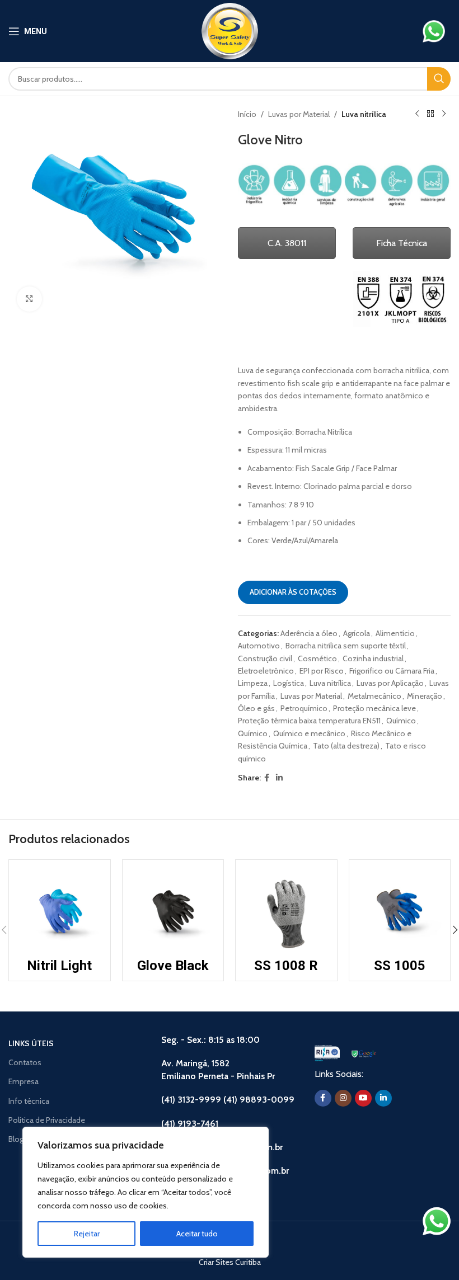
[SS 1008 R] (286, 910)
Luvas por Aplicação (390, 683)
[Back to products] (430, 114)
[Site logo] (230, 30)
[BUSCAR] (439, 79)
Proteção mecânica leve (374, 708)
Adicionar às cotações (293, 591)
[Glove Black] (173, 910)
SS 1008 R (286, 965)
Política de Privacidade (46, 1120)
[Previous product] (417, 114)
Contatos (24, 1062)
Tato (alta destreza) (346, 746)
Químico (401, 721)
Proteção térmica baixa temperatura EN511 (309, 721)
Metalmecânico (374, 696)
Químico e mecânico (309, 733)
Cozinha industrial (373, 658)
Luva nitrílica (363, 114)
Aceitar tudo (197, 1234)
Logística (288, 683)
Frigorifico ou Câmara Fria (391, 671)
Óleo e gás (256, 708)
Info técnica (28, 1101)
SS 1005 (399, 965)
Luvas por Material (299, 114)
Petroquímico (303, 708)
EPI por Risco (321, 671)
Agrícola (356, 633)
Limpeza (253, 683)
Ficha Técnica (401, 243)
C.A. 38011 (287, 243)
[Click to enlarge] (29, 299)
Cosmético (317, 658)
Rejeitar (87, 1234)
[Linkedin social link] (279, 777)
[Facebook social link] (267, 777)
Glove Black (173, 965)
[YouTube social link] (363, 1098)
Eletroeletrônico (266, 671)
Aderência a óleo (309, 633)
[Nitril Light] (59, 910)
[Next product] (444, 114)
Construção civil (265, 658)
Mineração (424, 696)
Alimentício (395, 633)
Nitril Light (59, 965)
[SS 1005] (400, 910)
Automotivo (259, 646)
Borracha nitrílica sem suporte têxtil (345, 646)
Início (247, 114)
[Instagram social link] (343, 1098)
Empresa (23, 1081)
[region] (145, 1192)
